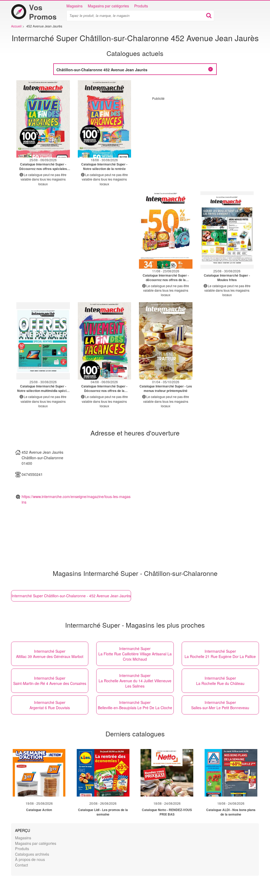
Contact (21, 865)
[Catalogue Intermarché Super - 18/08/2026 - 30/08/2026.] (104, 119)
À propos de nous (30, 859)
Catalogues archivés (32, 854)
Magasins (74, 5)
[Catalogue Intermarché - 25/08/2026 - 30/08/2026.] (227, 230)
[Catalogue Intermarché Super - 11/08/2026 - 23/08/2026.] (165, 230)
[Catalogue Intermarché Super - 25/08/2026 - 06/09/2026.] (43, 119)
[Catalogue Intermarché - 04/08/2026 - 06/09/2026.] (104, 341)
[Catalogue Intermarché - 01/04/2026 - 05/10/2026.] (165, 341)
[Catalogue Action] (39, 773)
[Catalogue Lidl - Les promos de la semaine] (103, 773)
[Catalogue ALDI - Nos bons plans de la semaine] (231, 773)
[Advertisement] (196, 137)
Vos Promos (43, 12)
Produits (141, 5)
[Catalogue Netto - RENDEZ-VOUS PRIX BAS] (167, 773)
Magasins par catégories (108, 5)
